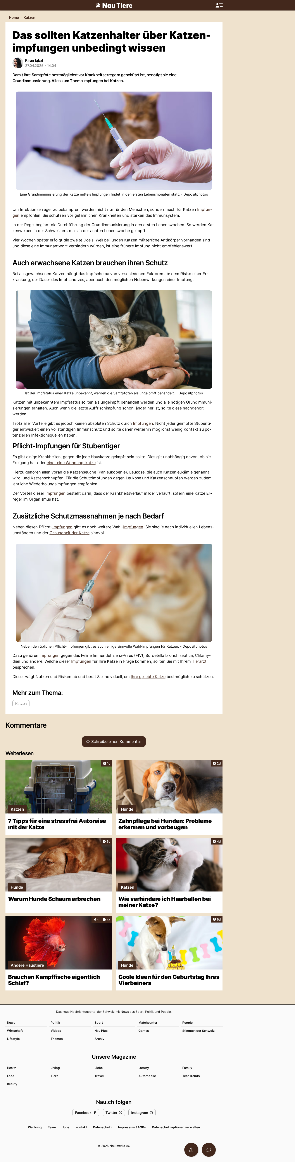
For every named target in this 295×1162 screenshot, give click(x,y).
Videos (56, 1030)
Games (143, 1030)
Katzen (29, 17)
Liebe (99, 1068)
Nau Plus (101, 1030)
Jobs (65, 1127)
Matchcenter (147, 1022)
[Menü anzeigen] (219, 5)
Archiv (99, 1039)
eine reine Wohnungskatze (71, 462)
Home (14, 17)
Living (55, 1068)
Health (12, 1068)
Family (187, 1068)
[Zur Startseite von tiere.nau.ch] (114, 5)
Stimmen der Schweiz (198, 1030)
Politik (55, 1022)
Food (10, 1076)
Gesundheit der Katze (70, 533)
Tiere (54, 1076)
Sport (99, 1022)
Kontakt (81, 1127)
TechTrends (191, 1076)
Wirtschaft (15, 1030)
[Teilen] (191, 1150)
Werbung (35, 1127)
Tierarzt (199, 661)
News (11, 1022)
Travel (99, 1076)
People (187, 1022)
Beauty (12, 1084)
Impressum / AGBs (132, 1127)
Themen (57, 1039)
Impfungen (143, 423)
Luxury (143, 1068)
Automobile (147, 1076)
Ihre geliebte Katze (148, 676)
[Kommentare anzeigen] (209, 1150)
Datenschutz (102, 1127)
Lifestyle (13, 1039)
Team (52, 1127)
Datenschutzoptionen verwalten (176, 1127)
